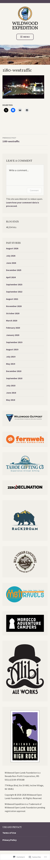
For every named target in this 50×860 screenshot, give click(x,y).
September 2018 (14, 378)
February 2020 (13, 327)
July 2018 (10, 385)
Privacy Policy (9, 840)
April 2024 (11, 277)
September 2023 (14, 284)
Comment (34, 190)
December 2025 (13, 270)
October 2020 (12, 313)
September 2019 (14, 342)
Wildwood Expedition (25, 26)
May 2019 (10, 363)
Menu (26, 36)
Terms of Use (9, 832)
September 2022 (14, 291)
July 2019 (10, 356)
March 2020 (11, 320)
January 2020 (12, 335)
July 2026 (10, 255)
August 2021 (12, 299)
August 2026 (12, 248)
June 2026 (11, 263)
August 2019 (12, 349)
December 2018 (13, 371)
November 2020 (14, 306)
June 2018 (11, 392)
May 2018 (10, 399)
